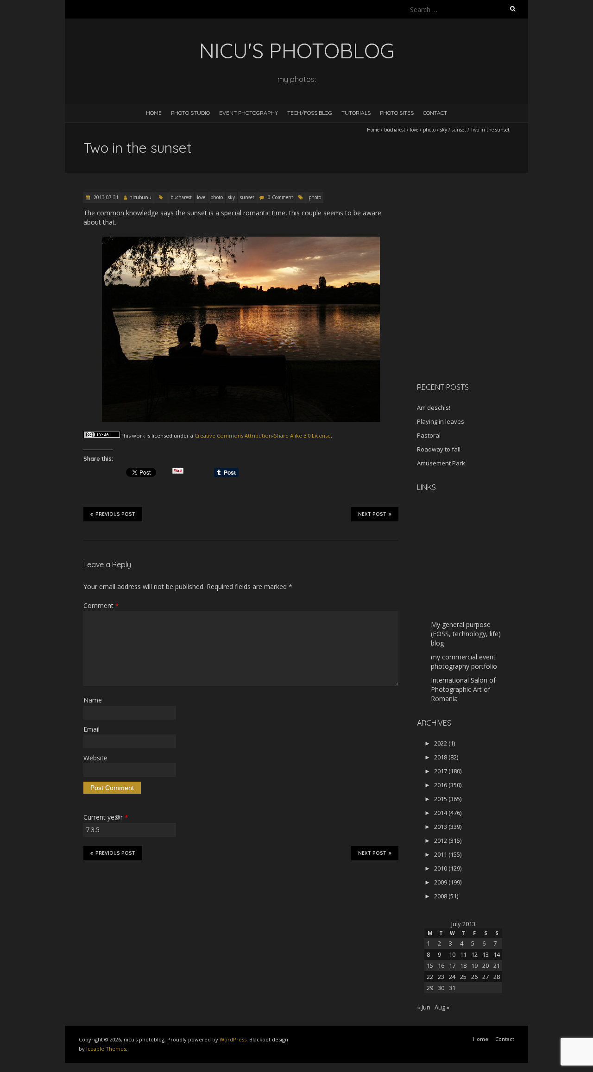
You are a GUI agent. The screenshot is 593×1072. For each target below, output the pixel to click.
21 (496, 965)
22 (430, 976)
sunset (459, 129)
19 (474, 965)
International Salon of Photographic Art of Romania (463, 689)
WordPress (233, 1039)
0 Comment (280, 197)
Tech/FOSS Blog (309, 112)
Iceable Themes (106, 1048)
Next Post (372, 514)
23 (441, 976)
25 (463, 976)
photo (429, 129)
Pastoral (429, 435)
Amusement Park (441, 463)
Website (95, 757)
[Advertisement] (475, 310)
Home (154, 112)
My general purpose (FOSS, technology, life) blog (466, 633)
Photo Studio (190, 112)
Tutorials (356, 112)
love (414, 129)
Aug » (442, 1007)
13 (485, 954)
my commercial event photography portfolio (464, 661)
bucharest (394, 129)
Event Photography (248, 112)
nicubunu (140, 197)
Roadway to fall (439, 449)
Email (91, 729)
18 (463, 965)
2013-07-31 (105, 197)
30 (441, 988)
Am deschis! (433, 407)
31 (452, 988)
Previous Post (115, 514)
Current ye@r (105, 817)
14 (496, 954)
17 (452, 965)
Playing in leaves (440, 421)
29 (430, 988)
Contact (435, 112)
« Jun (423, 1007)
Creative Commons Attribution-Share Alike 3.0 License (263, 435)
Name (92, 700)
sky (443, 129)
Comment (101, 605)
